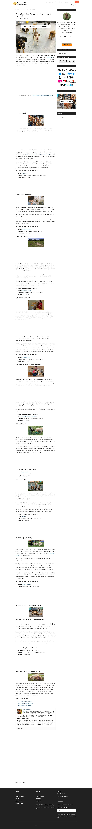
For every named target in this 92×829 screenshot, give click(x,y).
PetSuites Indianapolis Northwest (30, 416)
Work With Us (18, 798)
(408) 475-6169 (62, 793)
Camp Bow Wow (26, 357)
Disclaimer (38, 791)
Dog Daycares (20, 9)
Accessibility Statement (19, 803)
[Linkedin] (22, 728)
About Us (17, 791)
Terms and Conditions (40, 796)
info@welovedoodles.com (63, 796)
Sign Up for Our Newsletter (20, 796)
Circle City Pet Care (26, 229)
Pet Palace (24, 516)
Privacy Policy (38, 793)
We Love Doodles (20, 3)
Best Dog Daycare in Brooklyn (25, 701)
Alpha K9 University (26, 584)
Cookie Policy (38, 798)
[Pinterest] (19, 728)
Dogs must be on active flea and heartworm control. (37, 154)
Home (17, 9)
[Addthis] (21, 728)
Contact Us (17, 793)
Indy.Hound (24, 173)
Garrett (24, 711)
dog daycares (50, 57)
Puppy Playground (26, 290)
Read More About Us (67, 32)
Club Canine (25, 472)
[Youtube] (18, 728)
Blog (20, 782)
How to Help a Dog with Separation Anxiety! (42, 95)
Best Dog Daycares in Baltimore (25, 703)
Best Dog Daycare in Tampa (24, 705)
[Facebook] (16, 728)
